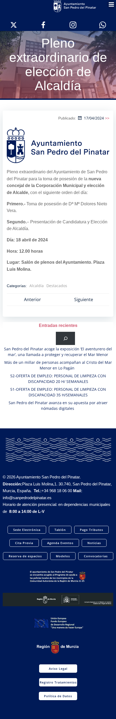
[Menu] (111, 4)
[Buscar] (65, 338)
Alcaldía (36, 285)
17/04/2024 (94, 118)
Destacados (56, 285)
